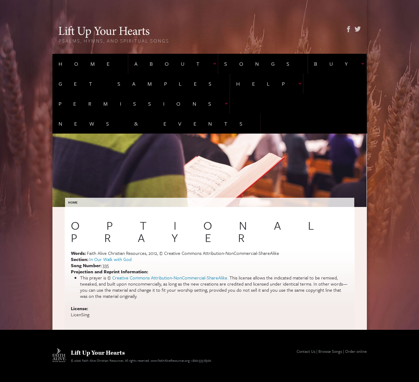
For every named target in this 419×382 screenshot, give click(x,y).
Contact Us (306, 351)
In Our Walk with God (110, 259)
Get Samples (141, 84)
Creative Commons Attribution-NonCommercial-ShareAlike (169, 277)
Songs (263, 64)
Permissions (141, 103)
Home (90, 64)
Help (266, 84)
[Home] (114, 34)
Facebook (348, 29)
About (173, 64)
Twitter (358, 29)
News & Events (157, 123)
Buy (337, 64)
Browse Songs (330, 351)
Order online (356, 351)
